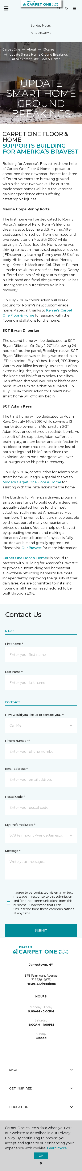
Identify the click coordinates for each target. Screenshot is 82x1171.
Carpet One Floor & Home (25, 558)
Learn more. (57, 1148)
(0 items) (74, 8)
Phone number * (17, 740)
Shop (14, 1070)
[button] (59, 8)
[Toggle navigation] (6, 8)
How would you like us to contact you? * (34, 714)
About (31, 49)
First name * (14, 643)
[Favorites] (67, 8)
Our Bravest (31, 548)
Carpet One (11, 49)
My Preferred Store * (20, 824)
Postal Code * (15, 796)
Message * (12, 850)
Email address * (16, 768)
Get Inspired (20, 1088)
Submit (41, 930)
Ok (41, 1156)
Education (19, 1107)
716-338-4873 (41, 33)
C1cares (48, 49)
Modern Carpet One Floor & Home (32, 482)
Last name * (13, 671)
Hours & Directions (41, 984)
